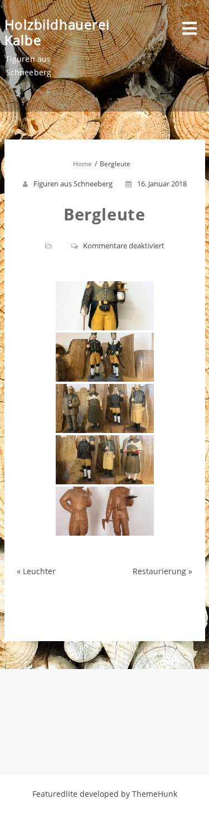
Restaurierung (159, 571)
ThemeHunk (154, 793)
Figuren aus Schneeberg (73, 184)
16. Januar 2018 (162, 184)
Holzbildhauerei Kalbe (57, 32)
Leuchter (39, 571)
